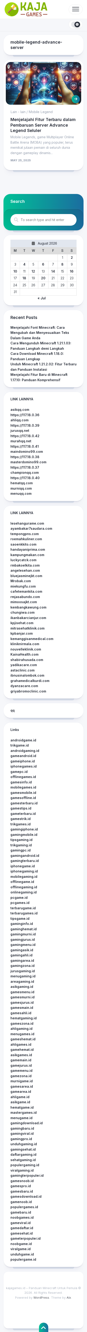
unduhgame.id (22, 1254)
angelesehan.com (25, 570)
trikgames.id (20, 824)
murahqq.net (20, 441)
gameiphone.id (22, 761)
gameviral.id (20, 1223)
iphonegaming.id (24, 871)
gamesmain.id (21, 1008)
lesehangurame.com (27, 523)
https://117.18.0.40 (25, 478)
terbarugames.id (24, 913)
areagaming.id (22, 981)
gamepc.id (19, 772)
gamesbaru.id (21, 1191)
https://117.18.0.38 (24, 457)
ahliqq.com (19, 420)
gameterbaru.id (23, 814)
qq (12, 710)
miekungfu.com (23, 586)
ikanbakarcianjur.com (28, 618)
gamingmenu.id (22, 945)
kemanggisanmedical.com (31, 639)
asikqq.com (19, 410)
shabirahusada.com (26, 660)
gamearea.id (20, 1091)
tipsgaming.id (21, 840)
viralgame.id (20, 1249)
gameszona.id (21, 1023)
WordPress (41, 1297)
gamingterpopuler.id (27, 1175)
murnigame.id (21, 1081)
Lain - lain (18, 112)
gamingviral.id (22, 1133)
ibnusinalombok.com (27, 675)
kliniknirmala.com (24, 644)
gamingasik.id (21, 950)
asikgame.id (20, 1102)
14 (53, 271)
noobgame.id (21, 1244)
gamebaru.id (20, 1212)
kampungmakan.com (27, 555)
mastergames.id (23, 1112)
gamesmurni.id (22, 997)
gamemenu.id (21, 1071)
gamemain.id (20, 1060)
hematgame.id (22, 1107)
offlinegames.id (23, 777)
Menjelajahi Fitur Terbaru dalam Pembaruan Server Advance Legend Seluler (43, 125)
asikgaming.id (21, 987)
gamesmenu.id (22, 992)
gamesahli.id (20, 1013)
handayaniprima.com (27, 549)
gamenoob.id (21, 1202)
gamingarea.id (22, 960)
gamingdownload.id (26, 1123)
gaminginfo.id (21, 924)
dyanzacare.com (24, 686)
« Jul (42, 298)
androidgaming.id (24, 751)
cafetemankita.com (26, 591)
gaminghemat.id (23, 929)
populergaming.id (24, 1165)
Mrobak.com (20, 581)
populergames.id (24, 1207)
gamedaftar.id (21, 1228)
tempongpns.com (24, 534)
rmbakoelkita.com (25, 565)
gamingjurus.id (22, 939)
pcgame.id (19, 898)
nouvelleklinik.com (25, 649)
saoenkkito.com (23, 544)
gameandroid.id (23, 756)
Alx (69, 1297)
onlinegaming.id (23, 892)
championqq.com (24, 472)
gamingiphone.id (24, 829)
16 (72, 271)
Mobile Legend (41, 112)
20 (43, 278)
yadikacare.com (23, 665)
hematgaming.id (23, 1018)
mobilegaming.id (23, 877)
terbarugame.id (23, 908)
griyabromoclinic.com (28, 691)
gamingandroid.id (24, 856)
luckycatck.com (23, 560)
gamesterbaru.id (24, 803)
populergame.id (23, 1259)
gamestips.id (20, 808)
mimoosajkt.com (23, 602)
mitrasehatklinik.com (27, 628)
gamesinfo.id (21, 782)
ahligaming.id (21, 1029)
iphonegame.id (22, 866)
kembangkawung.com (28, 607)
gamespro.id (20, 1186)
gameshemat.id (22, 1039)
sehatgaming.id (23, 1160)
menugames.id (22, 1034)
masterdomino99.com (28, 462)
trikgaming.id (21, 845)
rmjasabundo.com (25, 597)
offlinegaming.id (23, 887)
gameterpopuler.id (25, 1238)
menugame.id (21, 1118)
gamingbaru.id (22, 1128)
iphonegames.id (23, 766)
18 (24, 278)
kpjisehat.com (21, 623)
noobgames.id (22, 1217)
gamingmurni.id (23, 934)
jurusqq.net (19, 430)
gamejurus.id (21, 1065)
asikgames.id (21, 1055)
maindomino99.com (26, 451)
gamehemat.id (22, 1050)
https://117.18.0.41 (24, 446)
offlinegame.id (22, 882)
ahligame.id (19, 1097)
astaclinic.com (22, 670)
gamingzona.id (22, 966)
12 (33, 271)
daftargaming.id (23, 1154)
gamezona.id (21, 1076)
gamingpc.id (20, 850)
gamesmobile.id (23, 793)
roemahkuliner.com (26, 539)
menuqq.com (21, 493)
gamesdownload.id (26, 1196)
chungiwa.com (22, 612)
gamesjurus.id (22, 1002)
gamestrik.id (20, 819)
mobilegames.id (23, 787)
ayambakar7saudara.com (31, 528)
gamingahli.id (21, 955)
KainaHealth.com (24, 654)
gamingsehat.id (23, 1149)
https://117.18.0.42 (24, 436)
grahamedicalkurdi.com (29, 681)
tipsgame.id (19, 918)
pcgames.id (19, 903)
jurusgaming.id (22, 971)
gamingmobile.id (23, 835)
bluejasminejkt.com (26, 576)
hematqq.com (21, 483)
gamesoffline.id (23, 798)
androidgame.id (23, 740)
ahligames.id (20, 1044)
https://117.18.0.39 (24, 425)
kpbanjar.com (21, 633)
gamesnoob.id (22, 1181)
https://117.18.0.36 (24, 415)
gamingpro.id (21, 1139)
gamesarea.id (21, 1086)
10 (15, 271)
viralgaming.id (22, 1170)
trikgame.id (19, 745)
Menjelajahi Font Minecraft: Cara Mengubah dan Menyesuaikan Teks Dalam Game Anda (39, 332)
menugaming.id (22, 976)
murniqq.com (21, 488)
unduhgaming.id (23, 1144)
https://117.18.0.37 (24, 467)
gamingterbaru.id (24, 861)
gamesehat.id (21, 1233)
